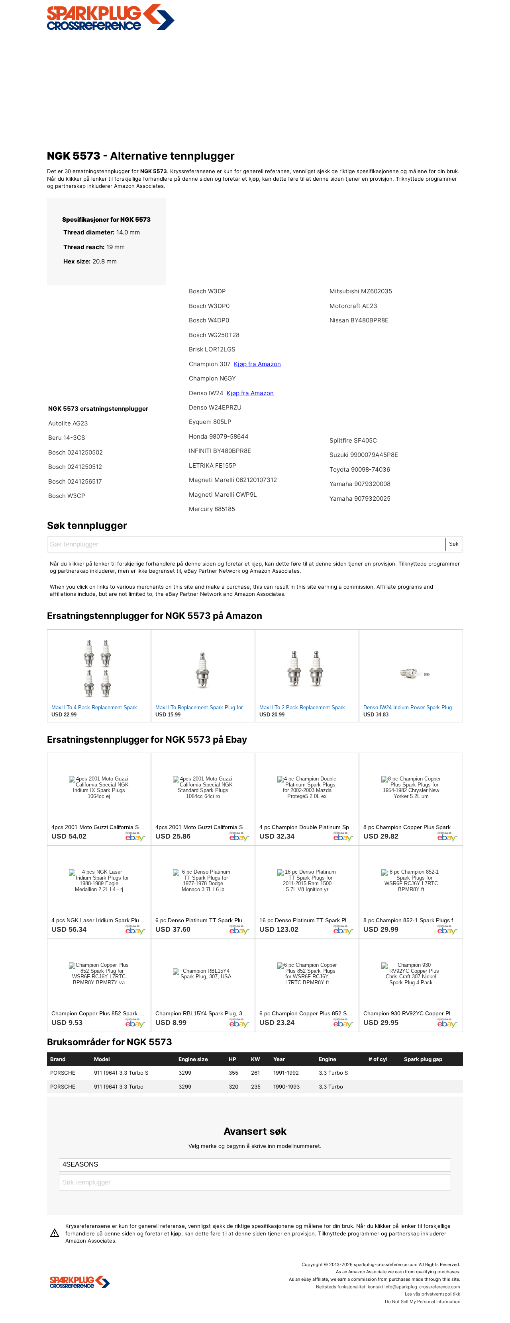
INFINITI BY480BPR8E (220, 451)
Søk (454, 544)
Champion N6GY (212, 378)
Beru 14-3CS (66, 437)
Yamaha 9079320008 (360, 484)
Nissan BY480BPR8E (359, 320)
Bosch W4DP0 (209, 320)
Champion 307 (210, 364)
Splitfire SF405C (353, 440)
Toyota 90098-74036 (360, 469)
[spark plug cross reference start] (111, 29)
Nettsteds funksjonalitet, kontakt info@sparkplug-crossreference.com (388, 1287)
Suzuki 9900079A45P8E (364, 455)
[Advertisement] (255, 88)
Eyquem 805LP (210, 421)
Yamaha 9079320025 (360, 498)
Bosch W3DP (207, 291)
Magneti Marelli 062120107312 (233, 480)
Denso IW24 (206, 393)
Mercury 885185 (212, 509)
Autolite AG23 (68, 423)
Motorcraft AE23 (353, 306)
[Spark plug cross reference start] (80, 1282)
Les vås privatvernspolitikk (432, 1294)
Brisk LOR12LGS (212, 349)
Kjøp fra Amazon (257, 364)
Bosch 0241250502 (75, 452)
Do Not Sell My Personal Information (422, 1301)
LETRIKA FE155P (212, 465)
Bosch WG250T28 (214, 335)
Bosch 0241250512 (75, 466)
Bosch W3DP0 (209, 306)
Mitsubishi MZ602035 (361, 291)
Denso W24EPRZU (215, 407)
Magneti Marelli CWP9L (223, 494)
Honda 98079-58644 (219, 436)
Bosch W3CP (66, 496)
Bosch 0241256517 (75, 481)
